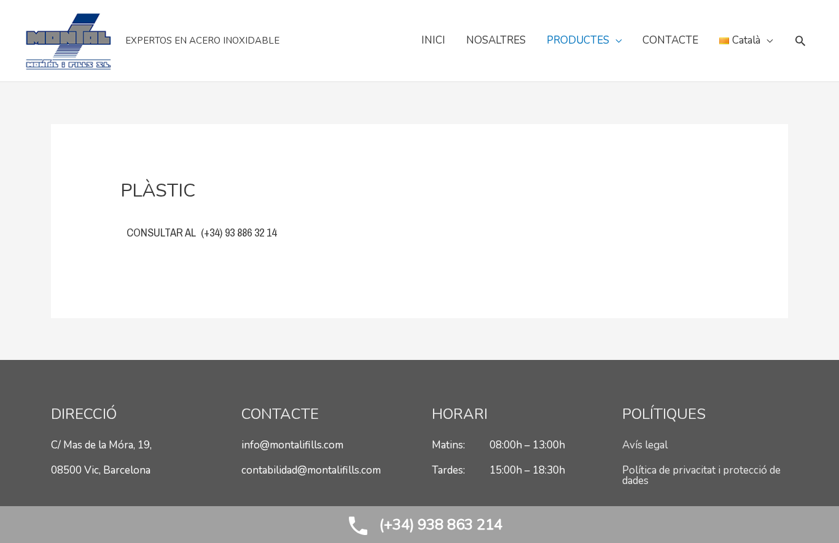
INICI (433, 40)
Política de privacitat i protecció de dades (701, 475)
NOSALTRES (496, 40)
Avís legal (645, 445)
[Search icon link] (800, 40)
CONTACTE (670, 40)
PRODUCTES (578, 40)
